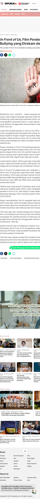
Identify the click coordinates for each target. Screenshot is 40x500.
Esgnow (2, 466)
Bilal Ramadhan (7, 51)
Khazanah (3, 458)
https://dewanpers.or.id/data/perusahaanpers (15, 490)
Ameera (7, 34)
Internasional (4, 463)
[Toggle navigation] (2, 3)
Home (1, 34)
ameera (4, 9)
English (29, 466)
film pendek (4, 258)
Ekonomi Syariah (15, 9)
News (1, 461)
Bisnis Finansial (31, 463)
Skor (28, 455)
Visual (15, 466)
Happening (4, 14)
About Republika (5, 477)
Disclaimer (3, 480)
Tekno (23, 14)
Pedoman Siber (31, 477)
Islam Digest (31, 458)
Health (11, 14)
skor (26, 9)
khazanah (34, 9)
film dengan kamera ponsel (31, 258)
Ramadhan (17, 469)
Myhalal (17, 14)
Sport (29, 461)
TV (1, 469)
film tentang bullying (15, 258)
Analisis (16, 461)
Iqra (15, 458)
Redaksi (16, 477)
